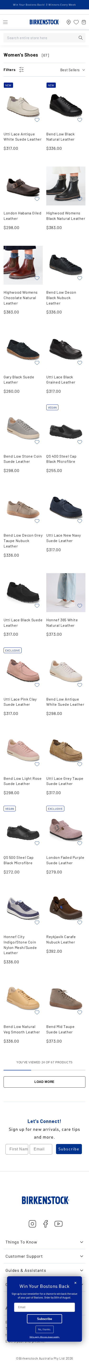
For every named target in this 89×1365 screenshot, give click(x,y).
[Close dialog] (75, 1283)
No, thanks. (44, 1329)
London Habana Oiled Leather (22, 216)
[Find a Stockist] (68, 22)
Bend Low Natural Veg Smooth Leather (22, 1029)
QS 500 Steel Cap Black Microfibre (19, 860)
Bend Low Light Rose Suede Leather (23, 781)
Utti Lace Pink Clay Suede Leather (20, 702)
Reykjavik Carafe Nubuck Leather (61, 939)
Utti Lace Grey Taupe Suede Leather (65, 781)
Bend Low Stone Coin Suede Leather (23, 459)
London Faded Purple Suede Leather (65, 860)
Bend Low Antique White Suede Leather (65, 702)
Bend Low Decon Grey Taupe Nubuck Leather (23, 540)
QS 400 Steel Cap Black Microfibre (61, 459)
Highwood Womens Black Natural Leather (65, 216)
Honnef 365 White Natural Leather (62, 622)
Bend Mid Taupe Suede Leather (60, 1029)
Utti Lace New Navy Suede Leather (63, 538)
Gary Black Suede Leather (19, 379)
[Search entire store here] (80, 37)
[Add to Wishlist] (37, 119)
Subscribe (69, 1149)
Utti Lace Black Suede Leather (23, 622)
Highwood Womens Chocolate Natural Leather (21, 297)
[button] (5, 22)
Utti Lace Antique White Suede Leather (23, 137)
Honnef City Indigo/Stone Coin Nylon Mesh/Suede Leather (20, 944)
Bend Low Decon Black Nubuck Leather (61, 297)
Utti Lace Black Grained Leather (60, 379)
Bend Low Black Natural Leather (60, 137)
